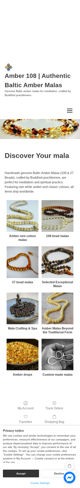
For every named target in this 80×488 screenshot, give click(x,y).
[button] (69, 466)
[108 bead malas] (57, 216)
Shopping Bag (54, 421)
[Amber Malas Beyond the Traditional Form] (57, 308)
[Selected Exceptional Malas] (57, 262)
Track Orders (54, 408)
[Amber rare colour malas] (22, 216)
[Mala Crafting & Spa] (22, 308)
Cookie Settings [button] (40, 483)
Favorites (25, 421)
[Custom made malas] (57, 354)
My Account (26, 408)
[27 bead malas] (22, 262)
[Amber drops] (22, 354)
